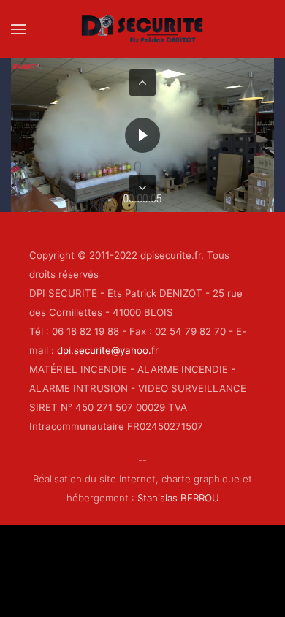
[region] (142, 135)
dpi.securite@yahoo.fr (108, 350)
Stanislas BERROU (178, 498)
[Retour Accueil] (143, 29)
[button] (18, 29)
